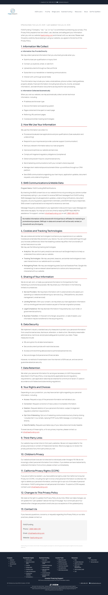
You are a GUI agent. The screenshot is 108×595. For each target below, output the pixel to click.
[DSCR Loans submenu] (42, 11)
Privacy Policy (94, 559)
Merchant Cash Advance (45, 570)
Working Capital (45, 567)
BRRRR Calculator (62, 562)
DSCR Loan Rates (79, 563)
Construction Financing (29, 574)
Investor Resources (79, 562)
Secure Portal (13, 563)
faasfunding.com (46, 35)
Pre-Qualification (62, 568)
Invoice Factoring (46, 572)
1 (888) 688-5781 (72, 213)
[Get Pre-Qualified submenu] (100, 11)
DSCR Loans (29, 559)
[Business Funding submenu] (72, 11)
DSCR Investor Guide (79, 569)
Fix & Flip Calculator (62, 563)
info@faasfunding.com (53, 213)
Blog (76, 559)
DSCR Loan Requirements (78, 566)
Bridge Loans (29, 567)
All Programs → (29, 576)
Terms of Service (94, 562)
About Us (12, 559)
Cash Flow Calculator (63, 566)
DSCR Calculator (62, 559)
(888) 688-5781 (84, 583)
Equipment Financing (47, 565)
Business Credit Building (45, 575)
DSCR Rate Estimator (63, 570)
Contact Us (12, 562)
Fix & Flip (28, 565)
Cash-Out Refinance (30, 571)
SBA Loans (44, 559)
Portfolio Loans (29, 569)
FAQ (11, 566)
